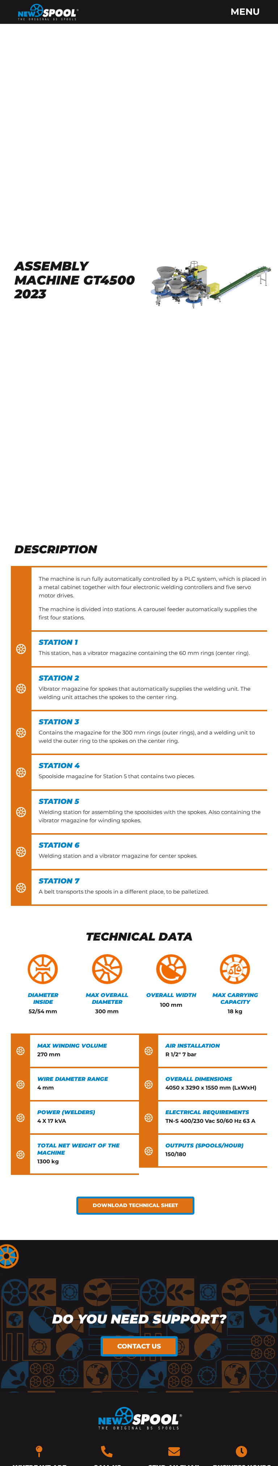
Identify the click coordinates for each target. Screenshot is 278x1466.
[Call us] (107, 1451)
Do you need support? (139, 1319)
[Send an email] (174, 1451)
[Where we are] (39, 1451)
